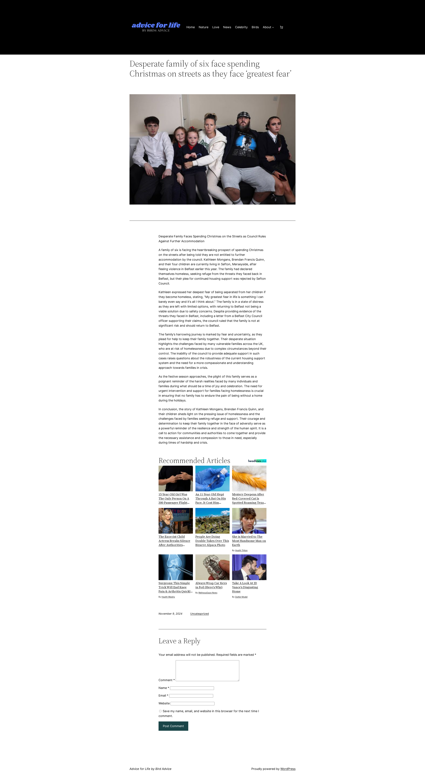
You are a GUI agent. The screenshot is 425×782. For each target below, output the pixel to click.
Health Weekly (168, 597)
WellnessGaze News (207, 592)
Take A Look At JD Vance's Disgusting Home (245, 587)
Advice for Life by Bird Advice (150, 769)
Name (164, 688)
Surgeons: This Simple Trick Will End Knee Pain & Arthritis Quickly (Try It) (175, 587)
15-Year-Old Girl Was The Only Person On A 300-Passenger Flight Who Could (174, 498)
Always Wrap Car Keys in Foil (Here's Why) (211, 585)
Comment (167, 680)
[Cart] (281, 27)
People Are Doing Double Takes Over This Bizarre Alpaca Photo (212, 540)
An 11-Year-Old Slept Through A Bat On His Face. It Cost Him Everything (210, 498)
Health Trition (241, 550)
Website (164, 703)
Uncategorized (199, 613)
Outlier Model (241, 597)
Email (163, 695)
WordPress (288, 769)
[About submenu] (273, 27)
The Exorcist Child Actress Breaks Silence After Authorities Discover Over (174, 540)
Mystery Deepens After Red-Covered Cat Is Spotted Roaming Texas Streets (248, 498)
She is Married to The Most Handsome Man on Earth (249, 540)
